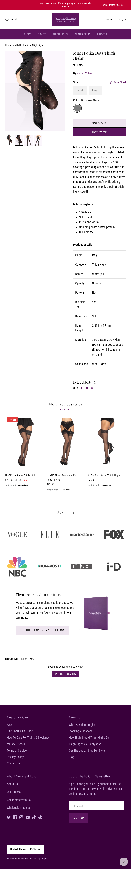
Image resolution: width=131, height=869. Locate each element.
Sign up (78, 817)
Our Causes (14, 792)
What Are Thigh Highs (82, 725)
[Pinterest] (40, 817)
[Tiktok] (34, 817)
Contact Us (13, 763)
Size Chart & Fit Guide (20, 731)
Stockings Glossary (80, 731)
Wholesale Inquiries (18, 807)
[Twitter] (9, 817)
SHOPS (27, 34)
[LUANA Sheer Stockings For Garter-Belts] (66, 443)
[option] (35, 91)
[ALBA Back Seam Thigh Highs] (107, 443)
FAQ (9, 725)
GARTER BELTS (82, 34)
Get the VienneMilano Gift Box (42, 630)
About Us (12, 784)
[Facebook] (15, 817)
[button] (99, 132)
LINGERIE (102, 34)
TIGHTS (42, 34)
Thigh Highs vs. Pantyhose (85, 744)
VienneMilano (85, 73)
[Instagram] (21, 817)
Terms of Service (17, 750)
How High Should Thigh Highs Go (89, 737)
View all (65, 409)
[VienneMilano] (65, 19)
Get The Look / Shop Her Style (87, 750)
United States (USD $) (113, 5)
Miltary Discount (16, 744)
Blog (71, 757)
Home (8, 45)
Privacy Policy (15, 757)
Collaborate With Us (19, 800)
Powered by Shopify (38, 858)
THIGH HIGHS (60, 34)
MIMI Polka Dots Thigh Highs (29, 45)
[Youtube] (28, 817)
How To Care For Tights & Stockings (28, 737)
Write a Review (65, 673)
